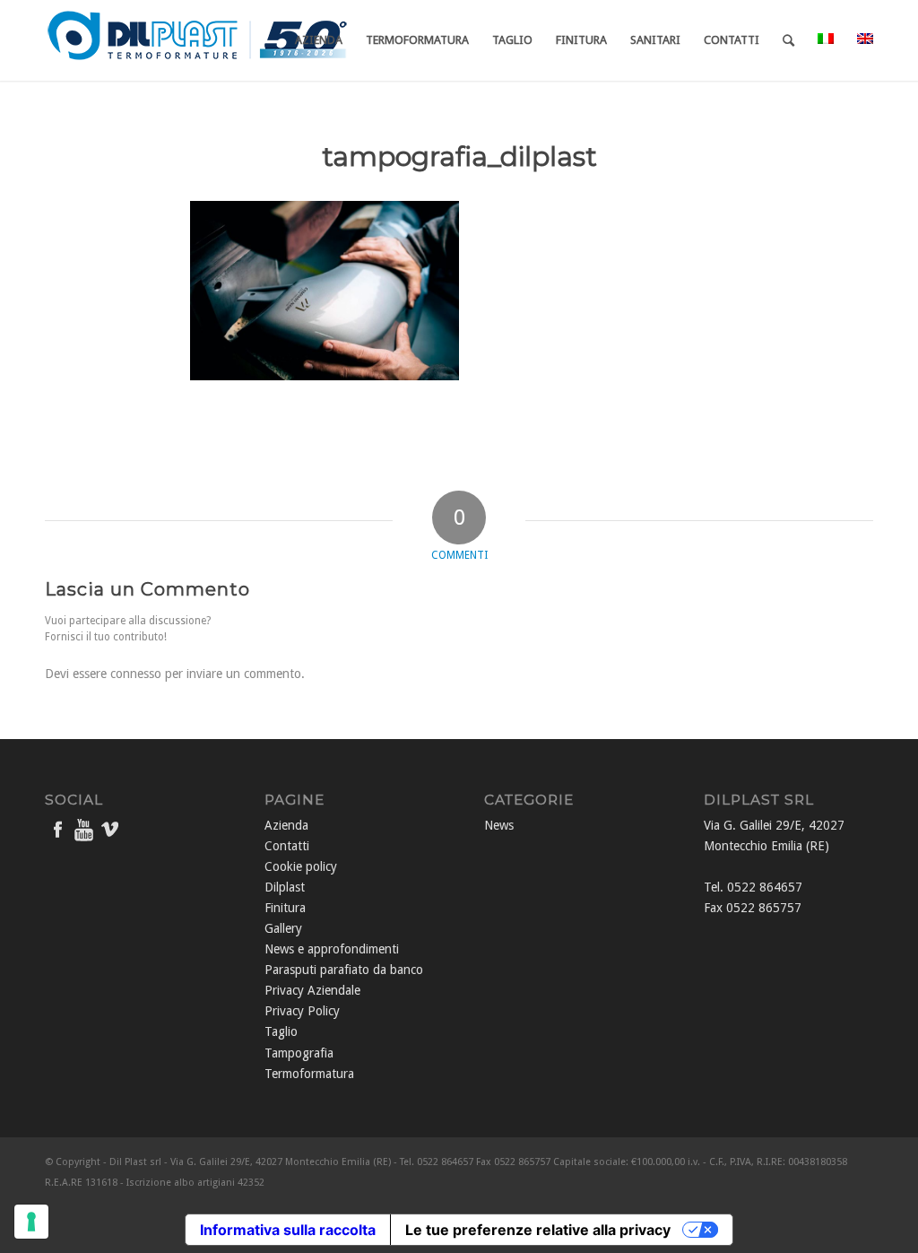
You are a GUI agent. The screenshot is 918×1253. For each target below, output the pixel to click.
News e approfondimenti (331, 949)
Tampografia (298, 1053)
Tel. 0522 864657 (753, 887)
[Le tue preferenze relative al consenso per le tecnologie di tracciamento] (31, 1222)
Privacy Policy (302, 1011)
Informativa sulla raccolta (288, 1230)
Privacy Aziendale (312, 990)
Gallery (283, 928)
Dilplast (284, 887)
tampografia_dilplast (459, 156)
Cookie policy (300, 866)
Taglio (281, 1031)
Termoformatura (309, 1073)
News (499, 825)
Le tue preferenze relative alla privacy (538, 1230)
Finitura (285, 908)
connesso (135, 673)
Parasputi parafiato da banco (343, 969)
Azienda (286, 825)
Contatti (286, 846)
